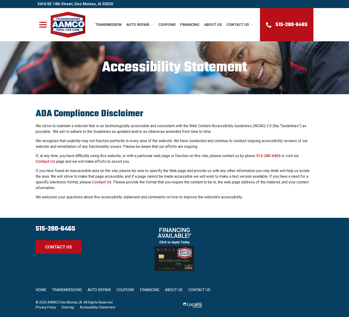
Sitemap (67, 307)
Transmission (108, 25)
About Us (213, 25)
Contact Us (237, 25)
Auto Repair (137, 25)
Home (41, 290)
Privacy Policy (46, 307)
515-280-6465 (268, 156)
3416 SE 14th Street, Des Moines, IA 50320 (75, 4)
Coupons (166, 25)
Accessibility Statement (174, 67)
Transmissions (67, 290)
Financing (189, 25)
